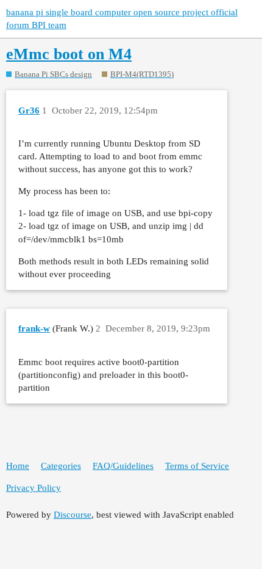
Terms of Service (197, 466)
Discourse (72, 515)
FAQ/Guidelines (123, 466)
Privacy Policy (33, 488)
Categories (61, 466)
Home (17, 466)
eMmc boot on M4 (69, 54)
